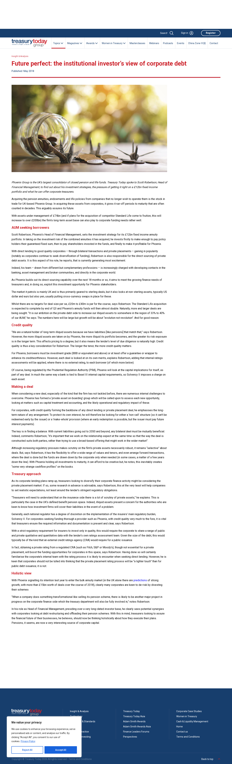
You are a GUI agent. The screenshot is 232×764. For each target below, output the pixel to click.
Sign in (184, 33)
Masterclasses (137, 43)
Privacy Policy (28, 741)
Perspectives (130, 736)
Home (179, 726)
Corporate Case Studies (189, 711)
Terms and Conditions (188, 736)
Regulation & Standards (82, 721)
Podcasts (168, 43)
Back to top (207, 759)
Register (211, 33)
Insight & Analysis (20, 56)
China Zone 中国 (197, 43)
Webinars (154, 43)
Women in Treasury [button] (112, 43)
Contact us (182, 731)
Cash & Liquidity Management (192, 721)
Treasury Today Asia (134, 716)
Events (180, 43)
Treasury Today (131, 711)
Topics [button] (57, 43)
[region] (44, 736)
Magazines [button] (73, 43)
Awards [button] (90, 43)
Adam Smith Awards (134, 721)
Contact (214, 43)
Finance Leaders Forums (136, 731)
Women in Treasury (186, 716)
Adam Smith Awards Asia (137, 726)
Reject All (27, 750)
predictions (140, 580)
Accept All (60, 750)
